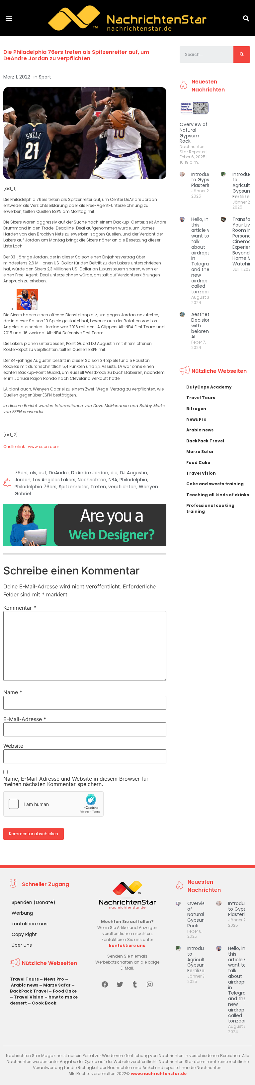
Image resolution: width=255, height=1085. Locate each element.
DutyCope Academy (209, 387)
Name (12, 692)
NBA (113, 479)
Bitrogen (196, 408)
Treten (98, 486)
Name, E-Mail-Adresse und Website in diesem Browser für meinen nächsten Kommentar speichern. (75, 781)
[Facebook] (105, 984)
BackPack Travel (205, 441)
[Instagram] (149, 984)
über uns (22, 945)
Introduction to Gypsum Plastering (205, 180)
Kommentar (19, 607)
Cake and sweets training (215, 484)
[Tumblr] (134, 984)
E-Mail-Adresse (24, 719)
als (33, 472)
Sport (45, 77)
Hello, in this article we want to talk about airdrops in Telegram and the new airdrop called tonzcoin (202, 255)
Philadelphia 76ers (35, 486)
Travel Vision (201, 473)
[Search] (241, 54)
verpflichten (122, 486)
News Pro (196, 419)
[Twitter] (120, 984)
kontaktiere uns (29, 923)
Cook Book (44, 1003)
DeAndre (59, 472)
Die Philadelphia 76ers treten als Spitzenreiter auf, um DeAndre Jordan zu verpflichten (76, 55)
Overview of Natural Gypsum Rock (194, 132)
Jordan (23, 479)
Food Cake (198, 462)
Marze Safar (200, 451)
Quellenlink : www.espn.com (31, 446)
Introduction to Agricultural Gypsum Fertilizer (201, 959)
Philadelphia (133, 479)
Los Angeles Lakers (54, 479)
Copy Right (24, 934)
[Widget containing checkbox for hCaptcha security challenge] (53, 804)
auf (42, 472)
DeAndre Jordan (89, 472)
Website (13, 745)
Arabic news (199, 430)
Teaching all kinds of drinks (217, 495)
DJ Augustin (133, 472)
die (114, 472)
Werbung (22, 913)
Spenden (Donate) (33, 902)
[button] (8, 18)
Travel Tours (200, 397)
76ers (21, 472)
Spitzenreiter (73, 486)
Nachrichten (92, 479)
